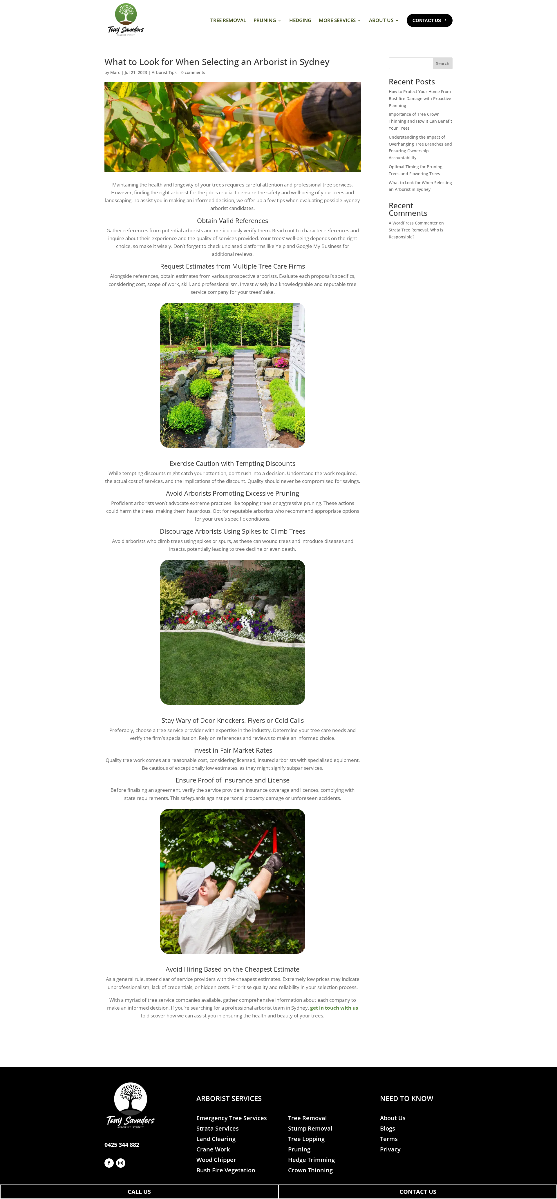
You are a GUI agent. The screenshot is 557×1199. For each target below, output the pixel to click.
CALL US (139, 1192)
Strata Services (217, 1128)
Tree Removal (228, 20)
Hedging (300, 20)
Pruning (265, 20)
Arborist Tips (164, 72)
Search (442, 63)
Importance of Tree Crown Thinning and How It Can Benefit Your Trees (420, 121)
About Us (381, 20)
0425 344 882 (121, 1145)
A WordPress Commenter (413, 223)
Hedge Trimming (311, 1160)
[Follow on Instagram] (120, 1163)
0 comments (193, 72)
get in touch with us (334, 1007)
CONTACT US (417, 1192)
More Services (337, 20)
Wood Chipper (216, 1160)
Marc (115, 72)
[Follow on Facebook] (109, 1163)
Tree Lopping (306, 1139)
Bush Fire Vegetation (225, 1170)
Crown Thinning (310, 1170)
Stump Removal (310, 1128)
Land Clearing (216, 1139)
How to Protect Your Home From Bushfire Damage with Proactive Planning (420, 98)
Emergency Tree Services (231, 1118)
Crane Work (213, 1149)
